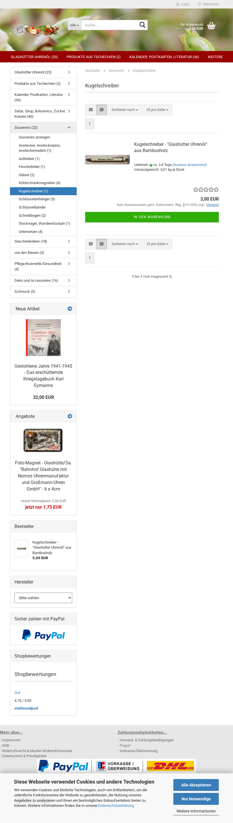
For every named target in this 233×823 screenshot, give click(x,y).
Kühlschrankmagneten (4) (40, 183)
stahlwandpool (26, 708)
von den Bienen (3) (29, 253)
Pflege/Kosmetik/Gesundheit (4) (37, 266)
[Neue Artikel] (70, 309)
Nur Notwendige (196, 799)
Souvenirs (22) (26, 127)
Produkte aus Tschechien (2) (93, 57)
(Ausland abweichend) (189, 165)
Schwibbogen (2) (32, 215)
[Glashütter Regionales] (36, 30)
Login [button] (184, 4)
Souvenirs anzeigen (34, 137)
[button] (90, 109)
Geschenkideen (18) (30, 241)
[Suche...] (142, 25)
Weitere (215, 57)
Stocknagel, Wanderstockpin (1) (44, 223)
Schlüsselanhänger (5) (37, 199)
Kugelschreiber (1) (33, 191)
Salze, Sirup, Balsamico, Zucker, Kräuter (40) (40, 114)
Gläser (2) (27, 175)
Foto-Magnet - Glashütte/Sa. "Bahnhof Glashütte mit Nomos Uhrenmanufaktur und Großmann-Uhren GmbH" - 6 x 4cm (43, 475)
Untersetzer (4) (31, 232)
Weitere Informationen (196, 811)
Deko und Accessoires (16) (36, 280)
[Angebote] (70, 416)
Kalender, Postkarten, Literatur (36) (164, 57)
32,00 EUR (43, 397)
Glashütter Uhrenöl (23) (34, 57)
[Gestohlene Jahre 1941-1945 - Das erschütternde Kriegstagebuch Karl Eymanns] (43, 337)
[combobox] (125, 109)
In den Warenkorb (152, 217)
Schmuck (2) (24, 291)
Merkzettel (210, 4)
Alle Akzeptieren (196, 785)
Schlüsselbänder (32, 207)
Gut (17, 693)
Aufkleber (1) (29, 159)
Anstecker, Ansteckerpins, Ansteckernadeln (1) (40, 148)
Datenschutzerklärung (116, 805)
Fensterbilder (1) (32, 167)
